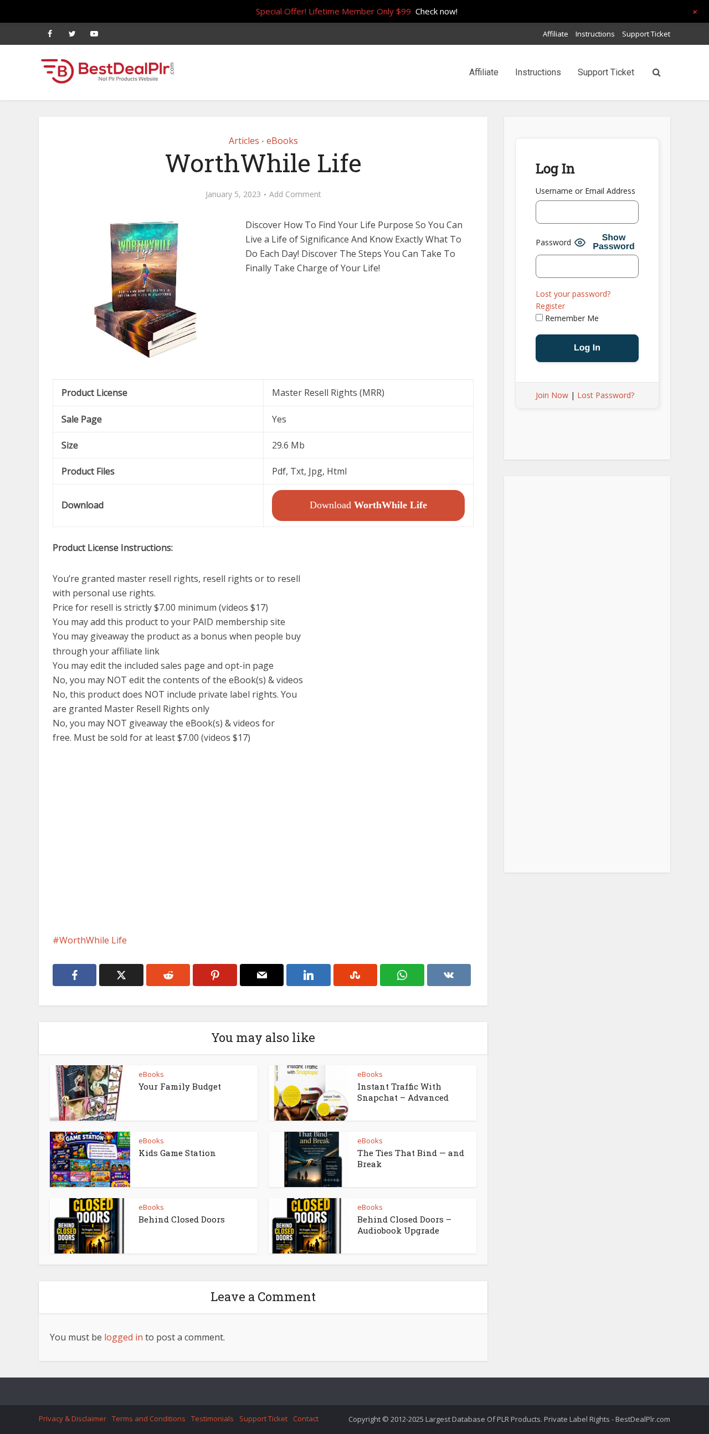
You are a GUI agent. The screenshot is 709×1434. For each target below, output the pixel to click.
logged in (123, 1337)
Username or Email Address (585, 190)
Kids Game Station (177, 1152)
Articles (244, 141)
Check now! (436, 11)
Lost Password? (605, 395)
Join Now (552, 395)
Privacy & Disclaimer (72, 1418)
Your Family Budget (179, 1086)
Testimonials (212, 1418)
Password (553, 242)
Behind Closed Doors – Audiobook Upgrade (404, 1225)
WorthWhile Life (93, 940)
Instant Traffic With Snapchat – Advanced (403, 1092)
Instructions (595, 34)
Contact (305, 1418)
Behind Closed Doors (181, 1219)
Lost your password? (573, 293)
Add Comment (295, 194)
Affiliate (555, 34)
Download (368, 504)
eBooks (282, 141)
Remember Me (571, 318)
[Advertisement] (263, 838)
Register (550, 306)
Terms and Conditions (149, 1418)
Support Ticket (646, 34)
